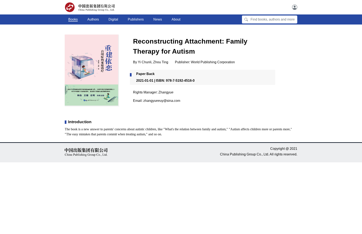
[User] (294, 7)
